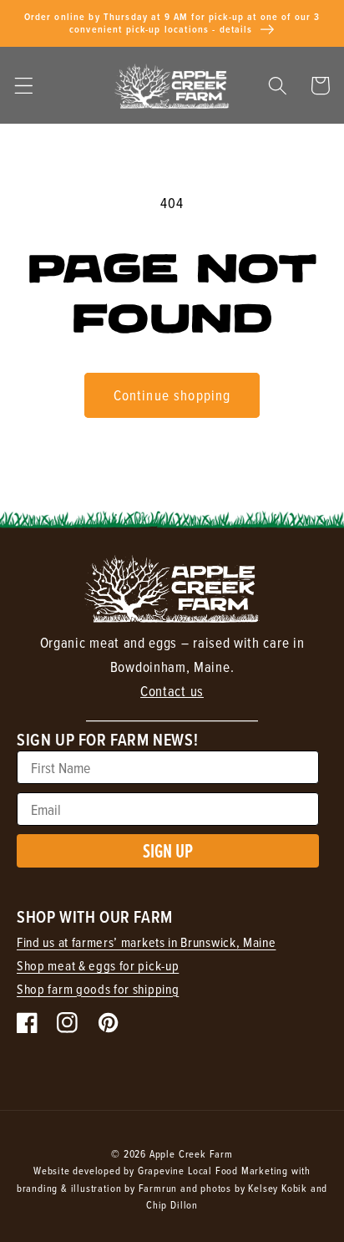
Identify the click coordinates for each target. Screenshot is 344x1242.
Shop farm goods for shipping (98, 989)
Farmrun (158, 1187)
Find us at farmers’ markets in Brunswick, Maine (146, 942)
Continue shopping (172, 395)
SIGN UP (168, 850)
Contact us (172, 691)
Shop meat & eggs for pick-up (98, 965)
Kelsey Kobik (277, 1187)
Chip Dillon (172, 1204)
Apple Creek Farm (191, 1153)
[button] (24, 85)
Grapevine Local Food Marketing (213, 1170)
